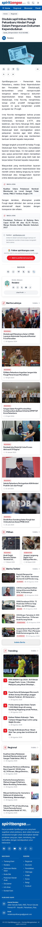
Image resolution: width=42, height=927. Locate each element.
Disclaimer (8, 884)
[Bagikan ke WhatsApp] (8, 69)
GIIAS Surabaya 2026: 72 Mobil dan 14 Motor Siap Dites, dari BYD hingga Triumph (26, 604)
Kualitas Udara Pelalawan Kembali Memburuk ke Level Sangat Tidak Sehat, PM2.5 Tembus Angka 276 (21, 191)
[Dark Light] (33, 3)
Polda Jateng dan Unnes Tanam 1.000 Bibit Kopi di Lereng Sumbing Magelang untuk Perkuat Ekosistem (23, 708)
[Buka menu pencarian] (28, 3)
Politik (27, 875)
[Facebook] (13, 287)
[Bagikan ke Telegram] (13, 69)
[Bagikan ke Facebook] (4, 69)
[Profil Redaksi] (7, 283)
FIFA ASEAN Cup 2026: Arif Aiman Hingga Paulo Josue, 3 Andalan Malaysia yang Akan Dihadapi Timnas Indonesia (23, 683)
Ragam (19, 609)
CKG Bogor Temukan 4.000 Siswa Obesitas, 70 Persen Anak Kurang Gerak (27, 617)
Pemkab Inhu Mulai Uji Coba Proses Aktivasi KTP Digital (17, 448)
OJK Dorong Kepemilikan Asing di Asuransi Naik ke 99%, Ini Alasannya (26, 590)
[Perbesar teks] (13, 74)
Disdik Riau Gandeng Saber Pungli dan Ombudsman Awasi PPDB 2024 (19, 520)
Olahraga (20, 636)
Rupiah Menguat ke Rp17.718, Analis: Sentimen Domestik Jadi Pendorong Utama (27, 577)
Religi (27, 882)
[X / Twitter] (20, 848)
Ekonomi (28, 8)
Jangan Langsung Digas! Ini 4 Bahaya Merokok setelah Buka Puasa (30, 559)
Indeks (35, 303)
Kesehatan (28, 552)
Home (5, 14)
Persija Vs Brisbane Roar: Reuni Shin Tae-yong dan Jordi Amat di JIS (23, 732)
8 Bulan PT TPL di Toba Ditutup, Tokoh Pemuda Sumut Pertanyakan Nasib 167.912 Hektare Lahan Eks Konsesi (16, 809)
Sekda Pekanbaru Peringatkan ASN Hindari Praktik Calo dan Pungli (20, 484)
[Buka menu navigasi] (38, 3)
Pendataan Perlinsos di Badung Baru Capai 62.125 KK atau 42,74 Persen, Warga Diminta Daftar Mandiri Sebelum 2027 (21, 224)
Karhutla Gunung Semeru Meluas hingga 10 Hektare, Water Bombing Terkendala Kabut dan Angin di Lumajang (15, 783)
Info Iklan (7, 887)
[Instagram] (17, 287)
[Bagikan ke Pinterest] (29, 272)
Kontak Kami (8, 891)
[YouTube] (26, 287)
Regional (17, 8)
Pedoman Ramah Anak (10, 879)
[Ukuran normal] (8, 74)
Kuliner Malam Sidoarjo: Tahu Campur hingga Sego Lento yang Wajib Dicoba (23, 719)
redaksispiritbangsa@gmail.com (19, 914)
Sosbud (28, 886)
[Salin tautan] (18, 69)
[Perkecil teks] (4, 74)
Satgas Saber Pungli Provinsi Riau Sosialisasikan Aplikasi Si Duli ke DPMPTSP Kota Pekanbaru (20, 411)
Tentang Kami (9, 861)
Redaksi (10, 38)
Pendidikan (21, 622)
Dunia (27, 879)
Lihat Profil (19, 292)
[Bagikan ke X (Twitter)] (23, 272)
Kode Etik (7, 874)
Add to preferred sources (22, 258)
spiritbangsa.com (19, 235)
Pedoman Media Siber (10, 869)
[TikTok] (30, 287)
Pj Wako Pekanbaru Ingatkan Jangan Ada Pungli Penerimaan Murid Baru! (20, 373)
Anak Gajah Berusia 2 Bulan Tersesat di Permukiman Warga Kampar (9, 559)
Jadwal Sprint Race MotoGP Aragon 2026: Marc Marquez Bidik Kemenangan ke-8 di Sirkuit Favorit (28, 632)
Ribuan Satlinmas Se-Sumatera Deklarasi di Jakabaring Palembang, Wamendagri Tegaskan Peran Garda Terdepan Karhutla (16, 797)
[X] (21, 287)
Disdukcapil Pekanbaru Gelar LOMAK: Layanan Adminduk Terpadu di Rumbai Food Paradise (19, 336)
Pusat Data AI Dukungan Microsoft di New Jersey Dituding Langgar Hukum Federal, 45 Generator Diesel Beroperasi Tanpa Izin (24, 695)
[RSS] (31, 848)
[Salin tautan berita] (34, 272)
